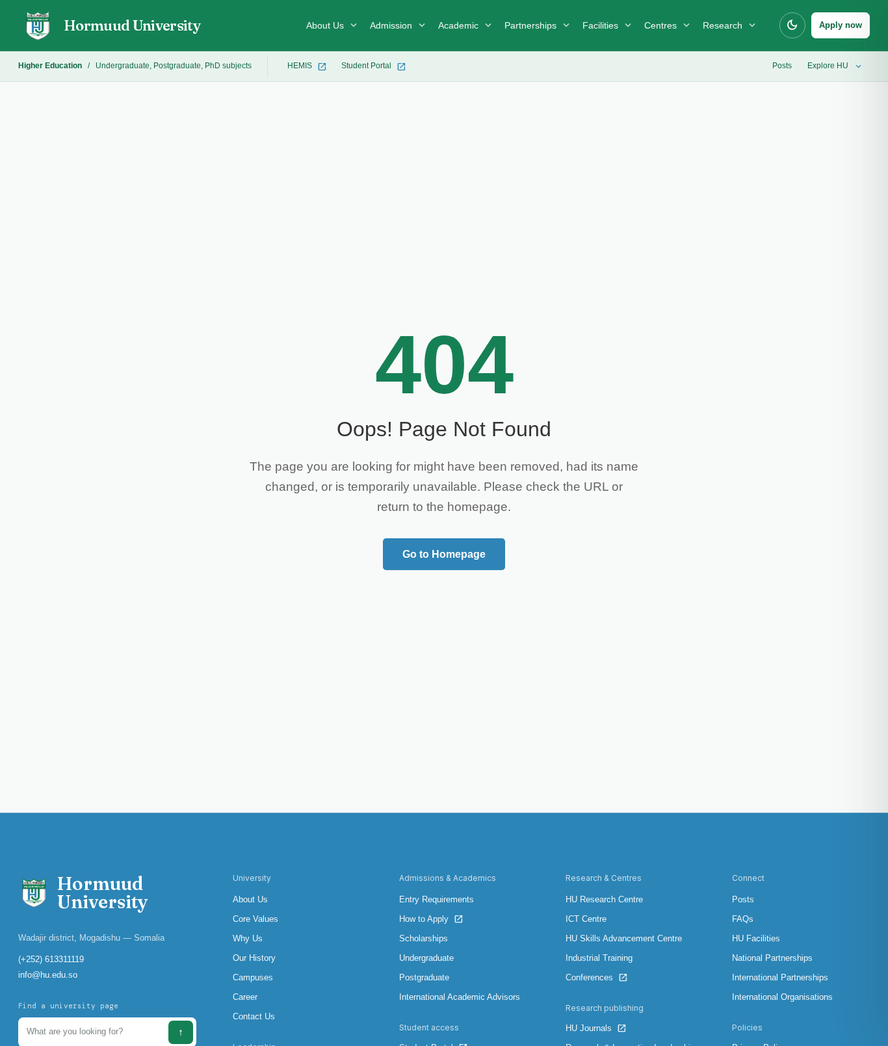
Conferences (597, 977)
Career (245, 997)
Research (730, 25)
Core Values (255, 919)
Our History (254, 958)
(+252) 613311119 (51, 959)
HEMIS (307, 66)
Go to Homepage (444, 554)
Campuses (253, 977)
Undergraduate (123, 65)
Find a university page (68, 1005)
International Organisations (782, 997)
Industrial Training (599, 958)
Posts (782, 65)
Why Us (248, 938)
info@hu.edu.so (47, 975)
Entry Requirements (436, 899)
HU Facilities (756, 938)
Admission (399, 25)
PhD (212, 65)
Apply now (840, 25)
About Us (332, 25)
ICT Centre (586, 919)
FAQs (742, 919)
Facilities (608, 25)
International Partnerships (780, 977)
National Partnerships (772, 958)
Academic (466, 25)
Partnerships (538, 25)
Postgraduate (177, 65)
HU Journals (596, 1028)
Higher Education (50, 65)
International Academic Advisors (459, 997)
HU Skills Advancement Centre (624, 938)
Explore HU (835, 66)
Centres (668, 25)
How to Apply (431, 919)
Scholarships (423, 938)
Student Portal (373, 66)
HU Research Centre (604, 899)
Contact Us (254, 1016)
